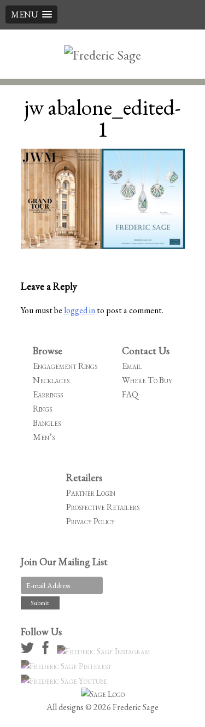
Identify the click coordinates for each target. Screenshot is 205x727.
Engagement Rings (65, 366)
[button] (31, 14)
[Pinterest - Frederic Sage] (68, 666)
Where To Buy (147, 380)
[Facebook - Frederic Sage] (47, 651)
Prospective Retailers (102, 507)
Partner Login (90, 493)
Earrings (48, 394)
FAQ (130, 394)
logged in (79, 310)
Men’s (44, 437)
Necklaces (51, 380)
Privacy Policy (90, 521)
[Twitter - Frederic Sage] (29, 651)
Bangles (47, 423)
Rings (42, 408)
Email (132, 366)
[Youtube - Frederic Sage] (65, 681)
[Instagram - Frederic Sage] (105, 651)
